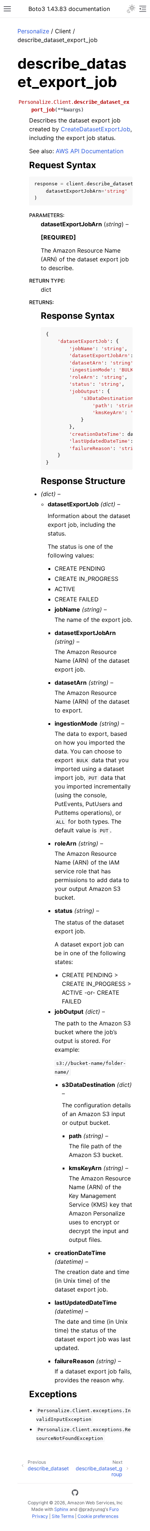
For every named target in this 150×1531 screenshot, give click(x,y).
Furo (114, 1509)
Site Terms (63, 1516)
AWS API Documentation (89, 151)
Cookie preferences (98, 1516)
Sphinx (61, 1509)
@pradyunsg (92, 1509)
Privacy (40, 1516)
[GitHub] (75, 1493)
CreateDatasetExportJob (95, 129)
